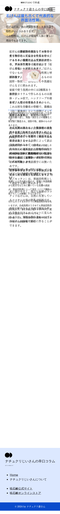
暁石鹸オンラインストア (25, 493)
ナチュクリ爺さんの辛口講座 (33, 9)
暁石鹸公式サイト (21, 488)
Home (14, 475)
